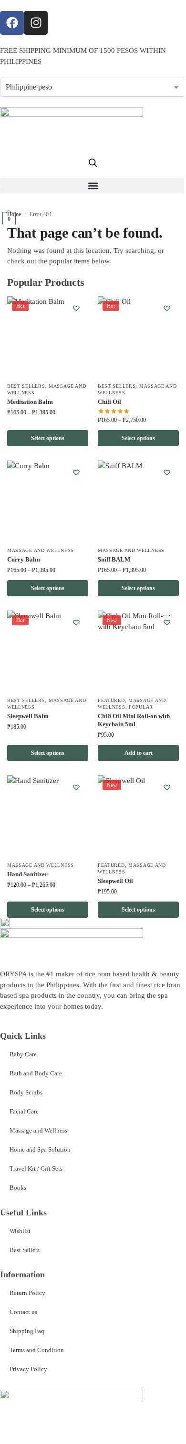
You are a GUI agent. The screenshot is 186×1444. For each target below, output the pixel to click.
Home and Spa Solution (40, 1149)
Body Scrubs (26, 1092)
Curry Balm (23, 559)
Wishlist (20, 1230)
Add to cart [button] (138, 753)
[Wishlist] (76, 308)
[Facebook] (12, 23)
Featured (111, 700)
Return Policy (27, 1292)
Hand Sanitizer (27, 874)
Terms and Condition (37, 1350)
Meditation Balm (30, 401)
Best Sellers (26, 386)
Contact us (23, 1311)
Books (18, 1187)
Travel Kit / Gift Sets (36, 1168)
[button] (93, 185)
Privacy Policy (28, 1369)
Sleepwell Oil (115, 880)
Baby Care (23, 1054)
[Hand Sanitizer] (47, 815)
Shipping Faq (27, 1330)
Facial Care (24, 1111)
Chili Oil (109, 401)
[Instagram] (36, 23)
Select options (47, 438)
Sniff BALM (114, 559)
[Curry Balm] (47, 501)
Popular (141, 707)
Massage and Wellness (40, 550)
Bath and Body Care (36, 1073)
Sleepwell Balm (28, 716)
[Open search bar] (93, 163)
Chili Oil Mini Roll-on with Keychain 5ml (134, 720)
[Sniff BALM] (138, 501)
